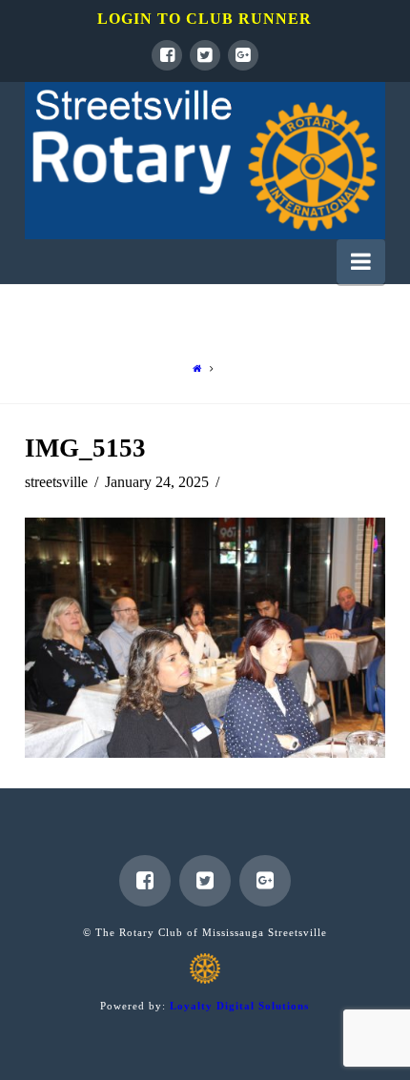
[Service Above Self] (205, 160)
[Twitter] (205, 55)
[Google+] (243, 55)
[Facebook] (167, 55)
